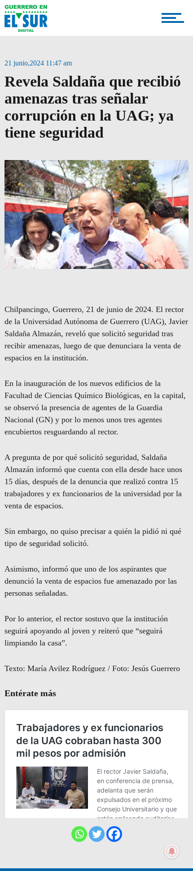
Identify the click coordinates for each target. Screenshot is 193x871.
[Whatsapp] (79, 834)
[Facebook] (114, 834)
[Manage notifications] (172, 851)
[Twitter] (97, 834)
